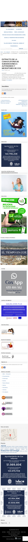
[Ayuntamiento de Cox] (14, 26)
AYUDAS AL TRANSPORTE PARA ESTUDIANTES (14, 37)
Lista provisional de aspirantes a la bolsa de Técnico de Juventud (6, 102)
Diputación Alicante (20, 449)
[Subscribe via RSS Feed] (3, 93)
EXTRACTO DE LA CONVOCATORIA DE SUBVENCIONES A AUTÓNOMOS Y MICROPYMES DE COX (11, 63)
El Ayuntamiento (10, 29)
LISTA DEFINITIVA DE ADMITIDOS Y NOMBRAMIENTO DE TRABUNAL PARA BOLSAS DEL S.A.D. (21, 103)
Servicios (4, 389)
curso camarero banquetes (7, 449)
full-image (14, 450)
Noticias (4, 385)
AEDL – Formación (6, 374)
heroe (3, 70)
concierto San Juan (8, 447)
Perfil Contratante (19, 32)
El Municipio (19, 29)
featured (5, 450)
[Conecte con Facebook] (5, 93)
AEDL (4, 446)
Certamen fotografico (19, 446)
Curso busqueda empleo (22, 447)
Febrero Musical (5, 383)
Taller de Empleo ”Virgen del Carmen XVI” (14, 43)
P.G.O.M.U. (14, 40)
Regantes (7, 452)
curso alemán (14, 447)
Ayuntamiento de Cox (14, 529)
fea (26, 449)
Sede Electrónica (8, 32)
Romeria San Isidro (13, 452)
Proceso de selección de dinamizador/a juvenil (14, 34)
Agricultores (9, 446)
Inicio (2, 52)
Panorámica (5, 387)
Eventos (4, 380)
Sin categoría (9, 80)
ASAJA (13, 446)
